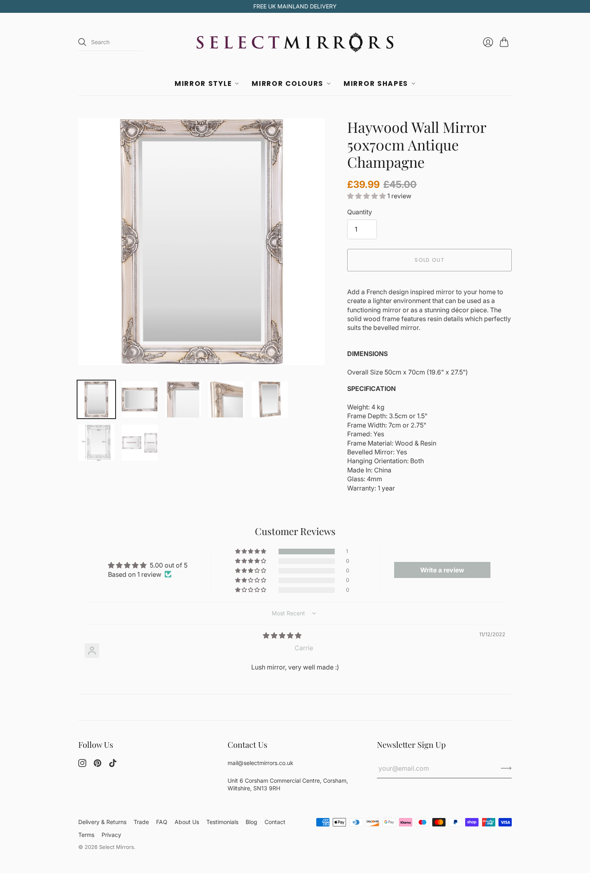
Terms (86, 834)
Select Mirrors (116, 847)
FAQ (161, 821)
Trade (141, 821)
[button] (367, 196)
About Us (187, 821)
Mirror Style (203, 83)
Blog (251, 821)
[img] (282, 635)
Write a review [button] (442, 570)
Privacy (111, 834)
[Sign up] (506, 768)
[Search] (82, 42)
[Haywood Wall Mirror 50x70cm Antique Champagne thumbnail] (96, 399)
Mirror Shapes (376, 83)
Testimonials (222, 821)
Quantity (359, 212)
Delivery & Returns (102, 821)
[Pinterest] (98, 765)
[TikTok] (113, 765)
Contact (274, 821)
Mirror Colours (287, 83)
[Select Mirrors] (295, 42)
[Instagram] (82, 765)
